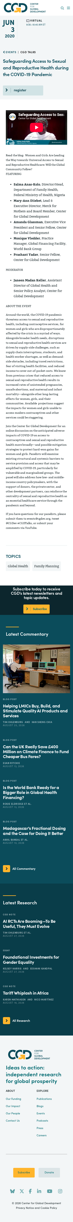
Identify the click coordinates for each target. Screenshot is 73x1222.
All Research (21, 1021)
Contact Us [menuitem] (13, 1120)
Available (31, 403)
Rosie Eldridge (13, 804)
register (20, 90)
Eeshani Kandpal (41, 968)
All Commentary (23, 869)
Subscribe (24, 1172)
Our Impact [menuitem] (13, 1106)
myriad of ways (49, 333)
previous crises (23, 375)
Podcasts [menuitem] (42, 1120)
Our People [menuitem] (13, 1113)
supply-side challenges (33, 347)
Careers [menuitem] (42, 1135)
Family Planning (46, 566)
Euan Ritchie (11, 763)
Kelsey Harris (12, 968)
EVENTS (10, 52)
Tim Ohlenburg (13, 722)
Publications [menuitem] (44, 1099)
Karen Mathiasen (14, 999)
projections (45, 403)
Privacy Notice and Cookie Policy (36, 1208)
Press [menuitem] (40, 1128)
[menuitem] (62, 8)
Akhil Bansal (12, 839)
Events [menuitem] (41, 1113)
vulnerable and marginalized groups (30, 473)
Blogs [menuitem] (40, 1106)
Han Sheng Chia (42, 722)
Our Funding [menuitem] (13, 1099)
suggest (59, 403)
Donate (49, 1172)
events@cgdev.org (38, 518)
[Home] (37, 8)
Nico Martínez (44, 999)
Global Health (18, 566)
